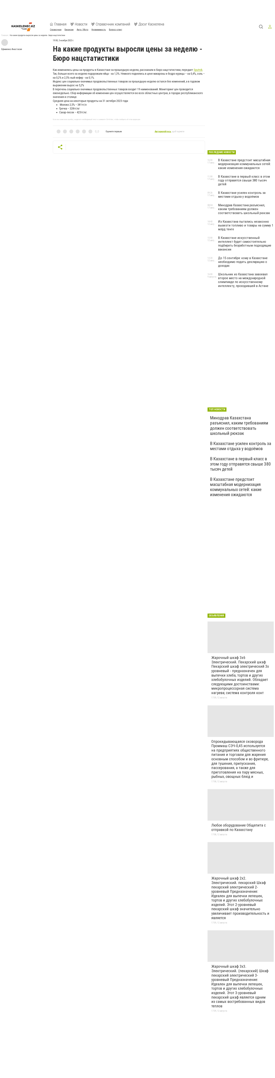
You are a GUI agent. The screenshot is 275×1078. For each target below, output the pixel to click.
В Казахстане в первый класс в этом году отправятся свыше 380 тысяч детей (244, 180)
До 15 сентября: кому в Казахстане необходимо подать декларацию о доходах (243, 262)
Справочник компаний (113, 24)
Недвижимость (99, 29)
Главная (60, 24)
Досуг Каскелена (151, 24)
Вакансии (69, 29)
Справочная (55, 29)
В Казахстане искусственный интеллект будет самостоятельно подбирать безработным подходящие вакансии (244, 243)
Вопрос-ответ (115, 29)
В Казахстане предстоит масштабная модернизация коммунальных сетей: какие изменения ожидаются (244, 164)
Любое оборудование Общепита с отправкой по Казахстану (238, 827)
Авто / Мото (82, 29)
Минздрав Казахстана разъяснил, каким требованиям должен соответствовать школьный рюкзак (244, 209)
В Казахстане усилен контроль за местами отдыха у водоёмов (241, 194)
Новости (81, 24)
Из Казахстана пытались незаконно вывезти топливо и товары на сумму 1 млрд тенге (245, 225)
